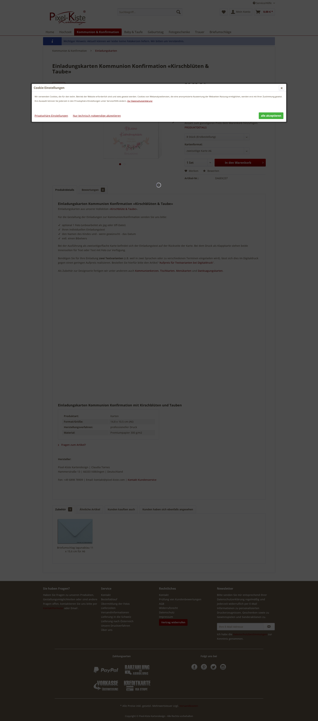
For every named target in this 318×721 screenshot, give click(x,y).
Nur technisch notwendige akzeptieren (97, 115)
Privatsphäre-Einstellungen (51, 115)
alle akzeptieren (271, 115)
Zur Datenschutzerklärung (139, 101)
